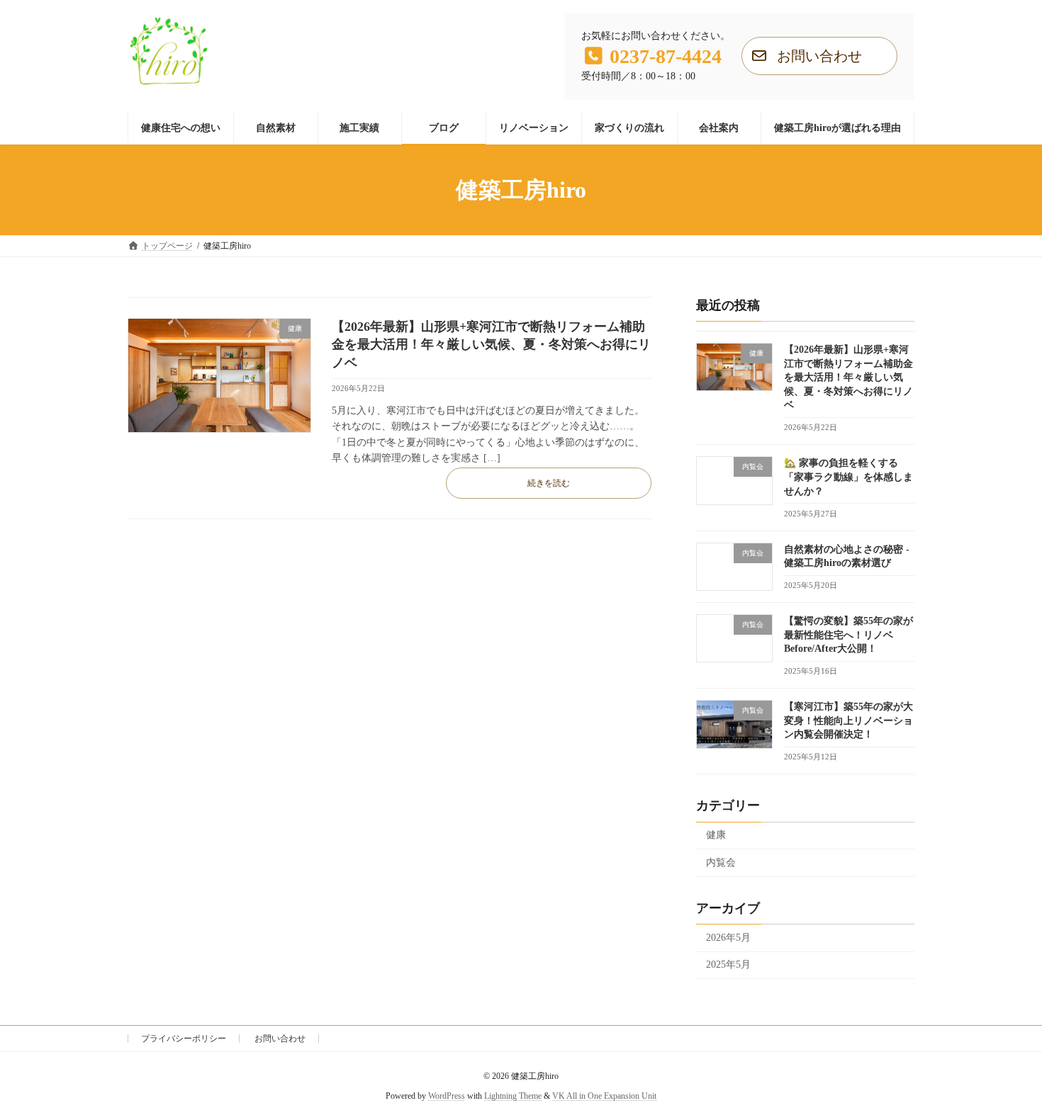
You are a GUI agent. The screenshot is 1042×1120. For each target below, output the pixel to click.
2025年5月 (728, 965)
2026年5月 (728, 937)
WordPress (446, 1096)
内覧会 (721, 862)
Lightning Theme (513, 1096)
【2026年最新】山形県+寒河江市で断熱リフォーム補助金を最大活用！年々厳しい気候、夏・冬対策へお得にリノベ (491, 344)
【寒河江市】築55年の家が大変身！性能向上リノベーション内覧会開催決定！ (848, 721)
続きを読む (548, 483)
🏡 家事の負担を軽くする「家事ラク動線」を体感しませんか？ (848, 477)
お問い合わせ (280, 1038)
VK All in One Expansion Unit (604, 1096)
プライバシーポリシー (183, 1038)
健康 (716, 835)
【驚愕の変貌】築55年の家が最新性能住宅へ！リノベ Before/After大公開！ (848, 635)
